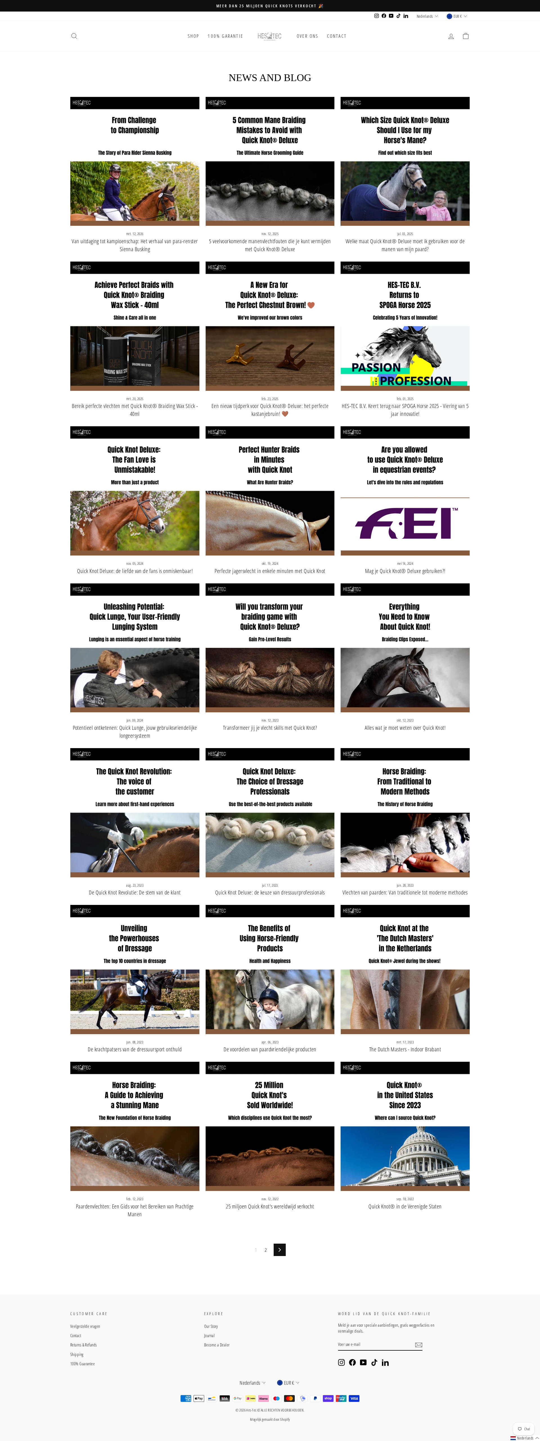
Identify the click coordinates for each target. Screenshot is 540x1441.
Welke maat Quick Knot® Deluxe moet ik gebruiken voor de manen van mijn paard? (405, 245)
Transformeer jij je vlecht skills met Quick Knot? (270, 727)
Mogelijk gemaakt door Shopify (270, 1419)
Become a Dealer (217, 1345)
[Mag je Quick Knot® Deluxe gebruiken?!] (405, 491)
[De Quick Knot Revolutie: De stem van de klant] (134, 812)
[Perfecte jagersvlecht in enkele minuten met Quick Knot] (270, 491)
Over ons (308, 36)
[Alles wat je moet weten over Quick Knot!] (405, 648)
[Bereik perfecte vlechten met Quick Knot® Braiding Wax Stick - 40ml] (134, 326)
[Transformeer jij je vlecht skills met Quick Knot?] (270, 648)
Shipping (77, 1354)
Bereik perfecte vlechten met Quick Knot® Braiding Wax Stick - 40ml (135, 410)
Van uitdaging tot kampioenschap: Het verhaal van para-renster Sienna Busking (135, 245)
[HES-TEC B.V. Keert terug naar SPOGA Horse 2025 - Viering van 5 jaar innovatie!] (405, 326)
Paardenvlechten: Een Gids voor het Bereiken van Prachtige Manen (135, 1210)
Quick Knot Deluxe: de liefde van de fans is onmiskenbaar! (135, 571)
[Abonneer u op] (418, 1344)
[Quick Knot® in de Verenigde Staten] (405, 1126)
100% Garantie (225, 36)
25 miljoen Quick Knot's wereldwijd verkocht (270, 1206)
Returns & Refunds (83, 1345)
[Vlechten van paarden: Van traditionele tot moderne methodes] (405, 812)
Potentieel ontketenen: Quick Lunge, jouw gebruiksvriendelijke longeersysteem (135, 731)
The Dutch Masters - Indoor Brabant (405, 1049)
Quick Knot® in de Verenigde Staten (405, 1206)
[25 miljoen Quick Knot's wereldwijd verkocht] (270, 1126)
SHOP (194, 36)
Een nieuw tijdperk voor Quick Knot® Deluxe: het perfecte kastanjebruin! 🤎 (270, 410)
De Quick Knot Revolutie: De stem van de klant (135, 892)
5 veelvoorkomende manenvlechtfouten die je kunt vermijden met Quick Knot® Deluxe (270, 245)
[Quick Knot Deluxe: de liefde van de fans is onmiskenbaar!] (134, 491)
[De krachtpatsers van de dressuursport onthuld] (134, 969)
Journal (209, 1335)
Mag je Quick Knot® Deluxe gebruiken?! (405, 571)
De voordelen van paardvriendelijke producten (270, 1049)
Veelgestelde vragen (85, 1326)
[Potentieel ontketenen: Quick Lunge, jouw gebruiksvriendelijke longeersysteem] (134, 648)
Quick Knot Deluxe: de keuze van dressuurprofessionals (270, 892)
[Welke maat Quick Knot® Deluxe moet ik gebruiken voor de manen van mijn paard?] (405, 161)
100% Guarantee (82, 1363)
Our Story (211, 1326)
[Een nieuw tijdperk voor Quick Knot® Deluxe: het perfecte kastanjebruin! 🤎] (270, 326)
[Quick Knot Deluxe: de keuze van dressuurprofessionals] (270, 812)
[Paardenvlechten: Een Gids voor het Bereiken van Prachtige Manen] (134, 1126)
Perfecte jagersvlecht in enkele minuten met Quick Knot (270, 571)
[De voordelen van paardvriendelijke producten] (270, 969)
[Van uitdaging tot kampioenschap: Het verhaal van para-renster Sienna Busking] (134, 161)
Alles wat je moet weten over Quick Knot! (405, 727)
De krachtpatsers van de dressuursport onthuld (135, 1049)
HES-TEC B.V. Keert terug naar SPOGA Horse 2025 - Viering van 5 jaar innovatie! (405, 410)
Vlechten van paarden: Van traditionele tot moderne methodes (405, 892)
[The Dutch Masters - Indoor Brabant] (405, 969)
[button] (525, 1438)
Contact (337, 36)
